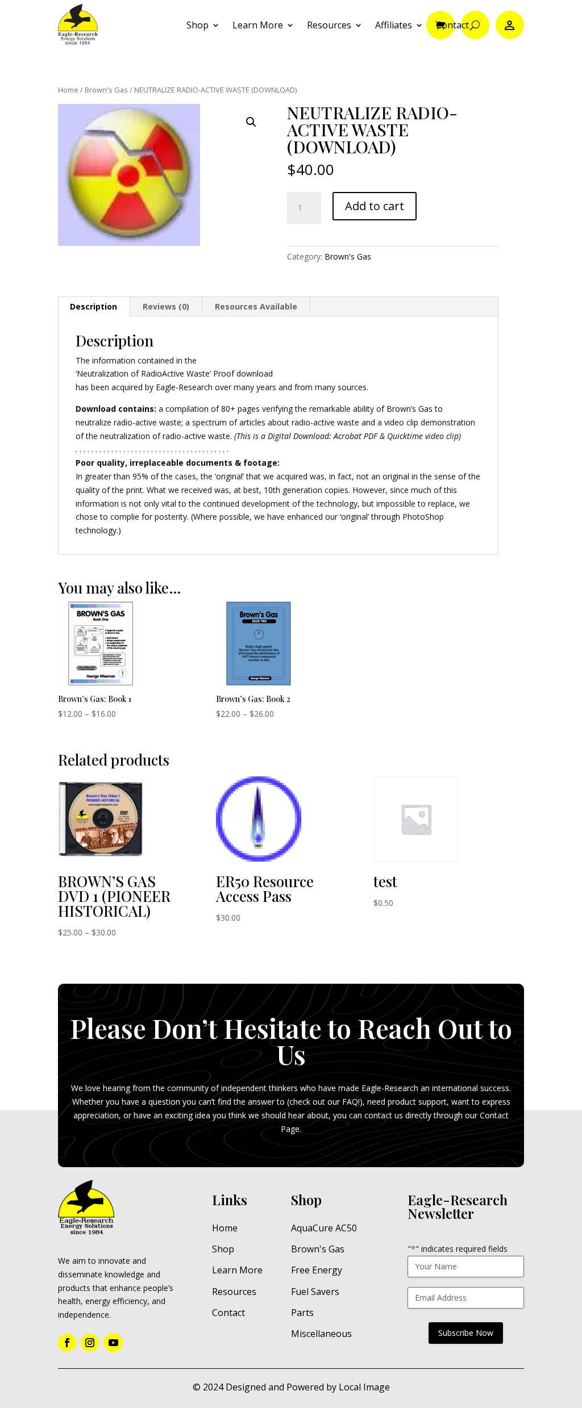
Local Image (364, 1387)
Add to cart (374, 206)
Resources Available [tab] (256, 306)
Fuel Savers (315, 1291)
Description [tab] (93, 306)
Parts (302, 1312)
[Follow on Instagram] (90, 1343)
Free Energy (316, 1270)
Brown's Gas (106, 90)
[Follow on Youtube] (113, 1342)
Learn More (257, 25)
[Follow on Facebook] (67, 1343)
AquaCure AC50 (324, 1228)
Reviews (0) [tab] (166, 306)
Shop (197, 25)
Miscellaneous (321, 1333)
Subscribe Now (465, 1332)
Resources (329, 25)
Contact (452, 25)
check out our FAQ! (324, 1101)
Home (68, 90)
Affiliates (393, 25)
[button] (251, 122)
